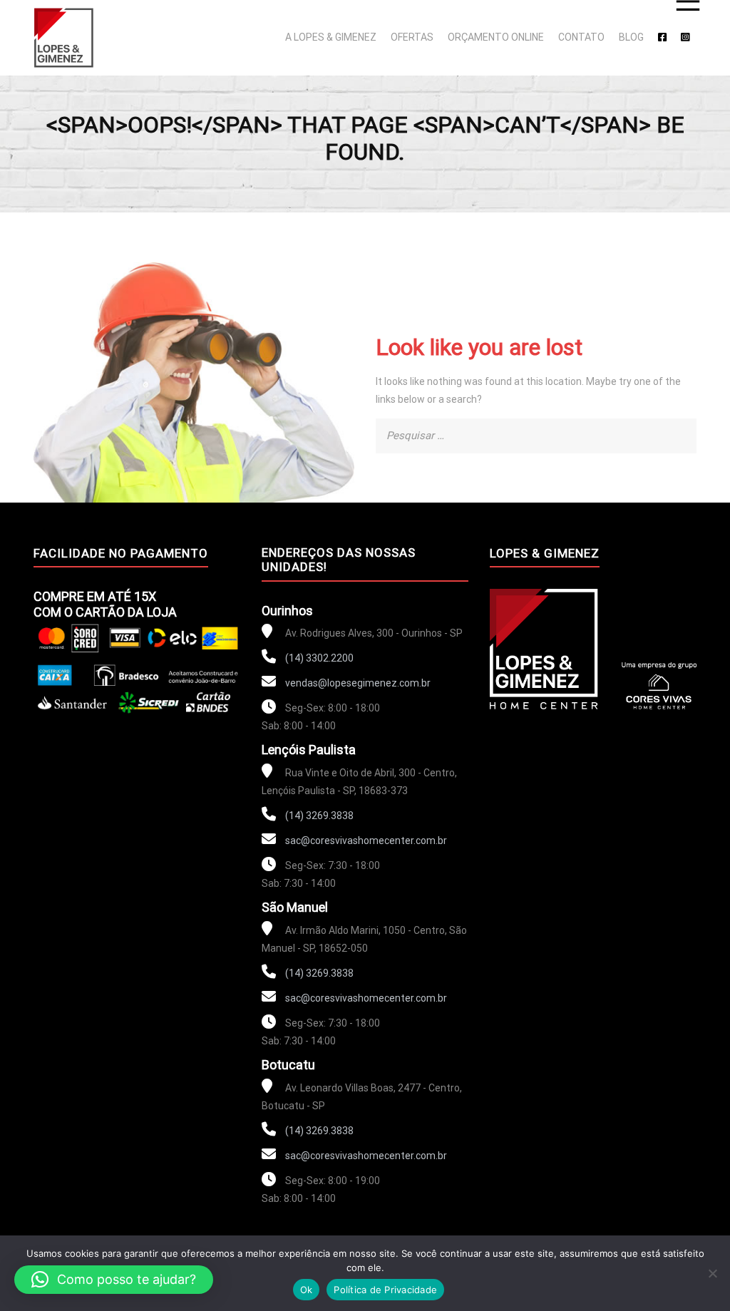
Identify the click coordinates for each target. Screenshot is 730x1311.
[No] (712, 1273)
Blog (631, 37)
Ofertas (412, 37)
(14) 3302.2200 (318, 658)
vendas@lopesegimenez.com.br (358, 683)
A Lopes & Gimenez (330, 37)
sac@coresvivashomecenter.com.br (366, 840)
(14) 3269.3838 (318, 815)
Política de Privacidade (385, 1289)
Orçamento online (496, 37)
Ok (306, 1289)
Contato (581, 37)
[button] (113, 1279)
